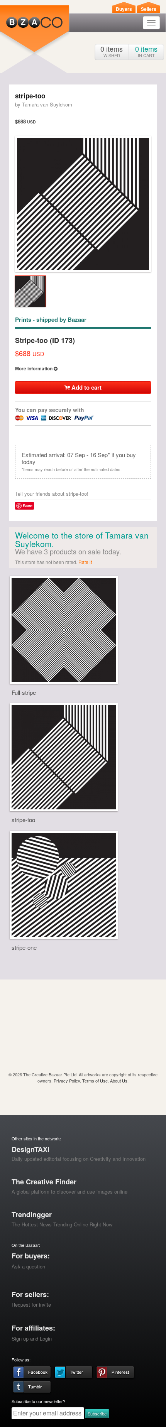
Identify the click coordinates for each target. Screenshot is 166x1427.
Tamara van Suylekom (47, 104)
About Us (118, 1080)
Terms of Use (95, 1080)
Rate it (85, 562)
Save (27, 505)
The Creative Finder (44, 1182)
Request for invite (31, 1304)
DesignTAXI (30, 1149)
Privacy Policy (67, 1080)
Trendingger (32, 1214)
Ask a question (28, 1266)
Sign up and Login (32, 1338)
